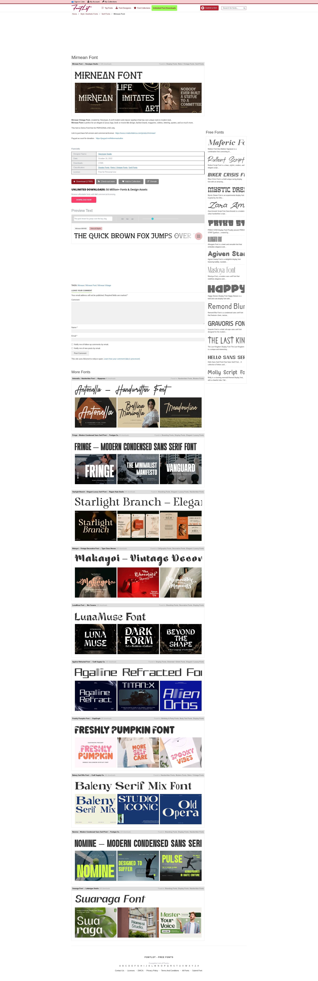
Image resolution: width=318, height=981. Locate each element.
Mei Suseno (91, 605)
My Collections (111, 2)
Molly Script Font (226, 372)
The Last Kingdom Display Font (226, 340)
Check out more (107, 181)
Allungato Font (215, 239)
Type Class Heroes (109, 548)
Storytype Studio (91, 64)
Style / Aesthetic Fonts (89, 14)
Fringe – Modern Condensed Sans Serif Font (89, 435)
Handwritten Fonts (185, 378)
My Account (94, 2)
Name (74, 327)
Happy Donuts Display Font (226, 288)
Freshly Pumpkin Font (80, 718)
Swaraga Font (77, 888)
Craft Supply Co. (99, 662)
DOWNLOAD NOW (83, 200)
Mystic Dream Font (226, 189)
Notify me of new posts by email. (87, 348)
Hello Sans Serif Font (226, 356)
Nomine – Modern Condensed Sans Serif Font (90, 832)
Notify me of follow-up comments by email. (91, 344)
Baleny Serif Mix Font (80, 775)
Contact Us (119, 970)
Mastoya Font (222, 270)
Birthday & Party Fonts (170, 718)
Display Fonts (171, 64)
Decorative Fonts (178, 548)
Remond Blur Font (226, 307)
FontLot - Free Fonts (159, 957)
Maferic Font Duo (226, 143)
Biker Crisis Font (226, 174)
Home (74, 14)
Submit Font (197, 970)
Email (74, 336)
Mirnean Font (77, 64)
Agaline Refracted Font (81, 662)
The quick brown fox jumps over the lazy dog (138, 236)
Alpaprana (101, 378)
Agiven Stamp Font (226, 254)
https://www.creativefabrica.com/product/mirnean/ (135, 133)
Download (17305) (84, 181)
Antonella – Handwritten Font (83, 378)
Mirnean (81, 285)
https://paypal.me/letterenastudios (109, 138)
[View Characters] (198, 236)
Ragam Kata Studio (116, 492)
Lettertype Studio (92, 888)
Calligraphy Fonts (164, 548)
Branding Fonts (168, 435)
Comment (75, 300)
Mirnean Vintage (104, 285)
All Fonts (185, 970)
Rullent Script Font (226, 159)
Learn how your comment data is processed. (122, 359)
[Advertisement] (159, 33)
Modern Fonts (198, 378)
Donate (153, 181)
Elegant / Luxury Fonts (195, 435)
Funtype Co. (114, 435)
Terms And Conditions (170, 970)
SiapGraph (96, 718)
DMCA (140, 970)
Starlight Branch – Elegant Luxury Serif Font (89, 492)
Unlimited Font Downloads (164, 8)
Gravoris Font (226, 323)
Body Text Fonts (186, 718)
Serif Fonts (106, 14)
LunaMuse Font (78, 605)
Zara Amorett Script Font (226, 205)
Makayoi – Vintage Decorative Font (85, 548)
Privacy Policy (152, 970)
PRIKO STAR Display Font (226, 223)
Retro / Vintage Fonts (186, 64)
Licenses (131, 970)
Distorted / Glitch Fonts (176, 662)
